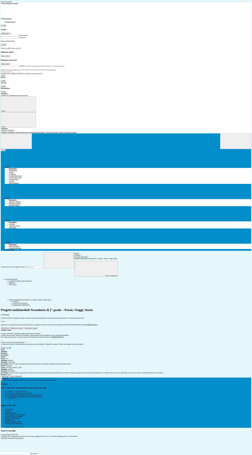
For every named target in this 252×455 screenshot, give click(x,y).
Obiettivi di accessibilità (12, 418)
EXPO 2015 (12, 284)
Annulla (4, 130)
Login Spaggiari (51, 70)
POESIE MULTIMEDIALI (21, 305)
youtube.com (5, 348)
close (3, 150)
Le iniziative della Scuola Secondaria (20, 281)
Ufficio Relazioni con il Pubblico (15, 414)
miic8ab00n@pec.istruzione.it (25, 396)
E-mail (21, 66)
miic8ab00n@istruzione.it (25, 395)
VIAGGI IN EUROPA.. (20, 303)
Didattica (77, 255)
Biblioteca (12, 283)
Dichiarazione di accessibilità (14, 416)
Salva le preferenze (16, 376)
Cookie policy (9, 409)
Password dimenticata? (8, 41)
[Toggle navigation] (16, 141)
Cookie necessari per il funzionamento (13, 342)
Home (77, 253)
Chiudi (3, 81)
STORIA (15, 301)
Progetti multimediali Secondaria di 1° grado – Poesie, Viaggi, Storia (30, 300)
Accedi (4, 25)
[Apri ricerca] (235, 141)
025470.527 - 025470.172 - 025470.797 (19, 393)
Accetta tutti (31, 328)
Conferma (10, 130)
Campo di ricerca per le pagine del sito (13, 267)
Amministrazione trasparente (13, 423)
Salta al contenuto (6, 1)
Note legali (8, 411)
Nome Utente (23, 35)
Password (22, 37)
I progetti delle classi (81, 257)
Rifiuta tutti (17, 328)
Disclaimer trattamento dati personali (12, 438)
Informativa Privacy (11, 413)
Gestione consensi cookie (12, 422)
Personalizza (5, 328)
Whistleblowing (10, 420)
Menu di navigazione (111, 275)
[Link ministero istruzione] (9, 3)
